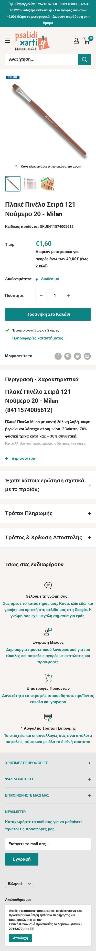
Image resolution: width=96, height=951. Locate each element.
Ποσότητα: (14, 295)
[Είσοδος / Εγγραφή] (76, 40)
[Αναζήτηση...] (84, 59)
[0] (86, 41)
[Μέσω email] (87, 356)
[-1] (41, 295)
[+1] (68, 295)
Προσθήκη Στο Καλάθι (48, 314)
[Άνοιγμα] (7, 41)
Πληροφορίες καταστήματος (37, 338)
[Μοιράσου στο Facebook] (58, 356)
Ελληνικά (15, 884)
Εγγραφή (22, 859)
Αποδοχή (20, 938)
